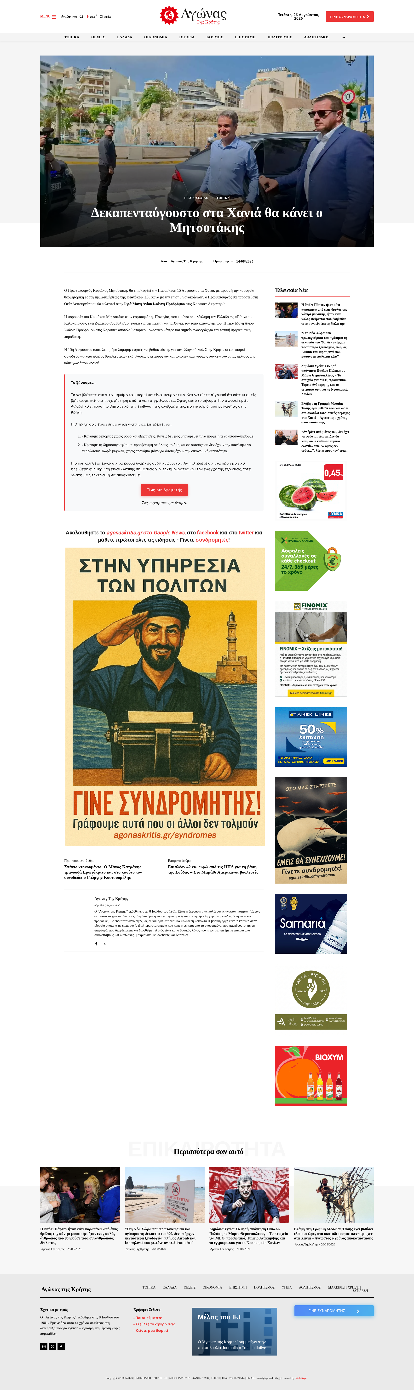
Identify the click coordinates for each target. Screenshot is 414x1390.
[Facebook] (96, 942)
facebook (208, 533)
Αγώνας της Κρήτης (186, 261)
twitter (246, 533)
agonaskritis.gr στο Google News (145, 533)
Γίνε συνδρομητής (164, 490)
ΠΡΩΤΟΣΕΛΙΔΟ (196, 197)
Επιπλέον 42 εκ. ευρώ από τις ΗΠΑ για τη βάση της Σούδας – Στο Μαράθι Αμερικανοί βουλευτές (213, 869)
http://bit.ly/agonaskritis (107, 905)
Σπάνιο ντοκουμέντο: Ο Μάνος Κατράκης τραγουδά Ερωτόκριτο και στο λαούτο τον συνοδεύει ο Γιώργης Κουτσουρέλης (103, 872)
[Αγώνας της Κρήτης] (75, 921)
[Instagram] (43, 1346)
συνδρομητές (212, 540)
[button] (73, 16)
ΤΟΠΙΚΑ (223, 197)
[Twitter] (104, 942)
